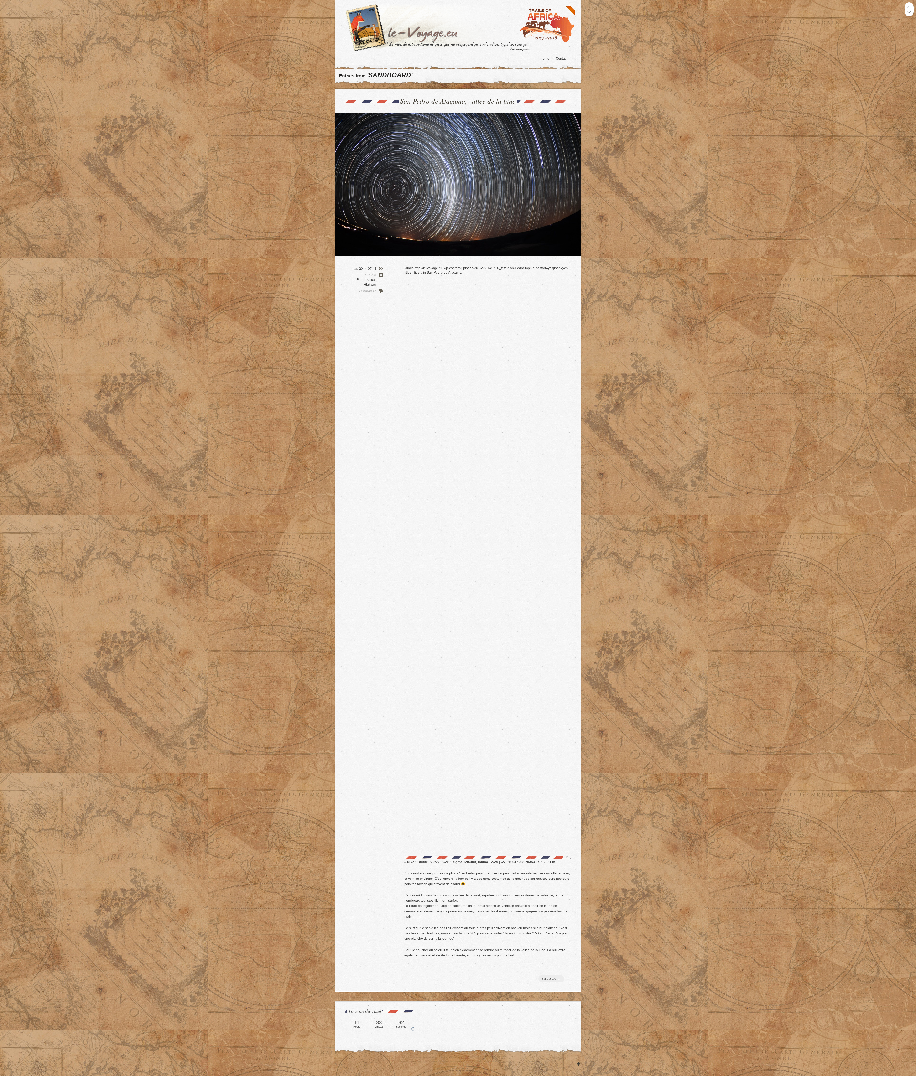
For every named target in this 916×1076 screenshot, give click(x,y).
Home (544, 58)
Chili (372, 274)
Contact (561, 58)
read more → (551, 978)
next (909, 12)
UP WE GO (578, 1064)
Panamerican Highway (367, 282)
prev (909, 6)
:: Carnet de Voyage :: (462, 27)
